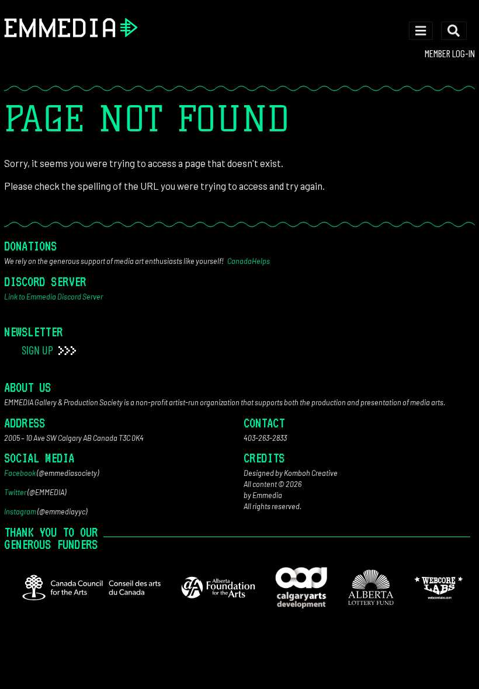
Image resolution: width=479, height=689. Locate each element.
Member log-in (450, 53)
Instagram (20, 511)
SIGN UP (38, 350)
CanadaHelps (248, 261)
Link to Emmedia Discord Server (53, 296)
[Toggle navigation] (421, 31)
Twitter (15, 492)
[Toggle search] (454, 31)
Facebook (20, 473)
